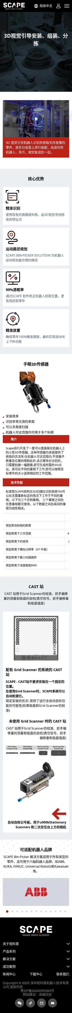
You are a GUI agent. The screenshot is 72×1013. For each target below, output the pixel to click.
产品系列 (9, 951)
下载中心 (36, 974)
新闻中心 (9, 974)
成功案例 (9, 966)
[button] (7, 911)
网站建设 (29, 994)
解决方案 (9, 959)
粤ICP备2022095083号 (37, 991)
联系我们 (62, 974)
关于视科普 (11, 944)
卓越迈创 (45, 994)
